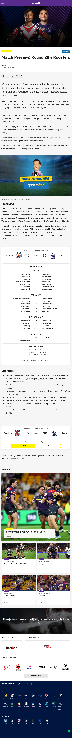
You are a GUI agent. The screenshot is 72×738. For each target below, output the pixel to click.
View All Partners (36, 675)
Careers (20, 733)
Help (25, 733)
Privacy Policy (13, 733)
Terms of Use (5, 733)
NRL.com (5, 65)
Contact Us (30, 733)
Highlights (23, 446)
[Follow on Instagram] (31, 684)
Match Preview (6, 51)
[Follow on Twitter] (27, 684)
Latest (49, 446)
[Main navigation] (3, 3)
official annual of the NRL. (15, 458)
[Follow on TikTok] (19, 684)
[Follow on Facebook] (23, 684)
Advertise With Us (39, 733)
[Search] (69, 3)
